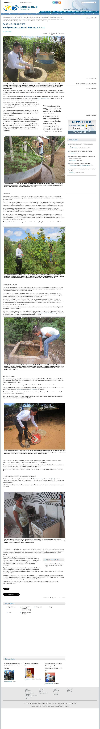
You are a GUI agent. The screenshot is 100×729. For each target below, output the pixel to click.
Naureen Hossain (8, 681)
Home (4, 14)
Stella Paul (71, 172)
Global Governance (62, 14)
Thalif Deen (72, 153)
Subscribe (41, 691)
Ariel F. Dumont (28, 679)
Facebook (69, 691)
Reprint (45, 33)
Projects (13, 20)
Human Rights (50, 14)
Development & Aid (14, 14)
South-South (74, 14)
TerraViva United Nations (32, 20)
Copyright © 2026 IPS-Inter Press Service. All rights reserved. (45, 706)
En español (61, 33)
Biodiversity (13, 17)
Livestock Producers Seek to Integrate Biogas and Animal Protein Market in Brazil (54, 565)
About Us (55, 693)
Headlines (33, 19)
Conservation (26, 17)
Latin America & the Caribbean (64, 11)
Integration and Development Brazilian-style (46, 19)
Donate (55, 691)
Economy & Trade (28, 14)
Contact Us (55, 689)
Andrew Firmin (72, 160)
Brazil (9, 612)
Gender (93, 14)
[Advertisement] (34, 636)
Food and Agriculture (13, 19)
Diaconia (27, 96)
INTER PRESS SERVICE (28, 7)
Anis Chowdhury (73, 147)
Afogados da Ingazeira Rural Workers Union (27, 389)
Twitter (68, 690)
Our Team (55, 694)
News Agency (25, 9)
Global (95, 11)
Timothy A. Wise (73, 165)
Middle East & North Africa (78, 11)
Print (54, 33)
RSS (40, 690)
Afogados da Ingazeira (43, 98)
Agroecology (11, 607)
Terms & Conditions (64, 706)
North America (89, 11)
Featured (5, 19)
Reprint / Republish (43, 693)
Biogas (51, 607)
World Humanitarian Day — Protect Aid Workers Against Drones (13, 666)
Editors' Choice (52, 17)
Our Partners (56, 690)
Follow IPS (69, 689)
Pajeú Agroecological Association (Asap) (44, 479)
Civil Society (84, 14)
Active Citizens (6, 17)
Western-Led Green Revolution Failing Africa (79, 163)
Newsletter (41, 689)
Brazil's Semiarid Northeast (26, 613)
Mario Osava (8, 31)
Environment (39, 14)
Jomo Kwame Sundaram (84, 165)
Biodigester (38, 607)
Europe (53, 11)
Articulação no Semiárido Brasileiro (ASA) (26, 608)
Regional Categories (20, 20)
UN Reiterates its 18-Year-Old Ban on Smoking (80, 151)
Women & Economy (43, 20)
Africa (42, 11)
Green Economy (26, 19)
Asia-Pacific (48, 11)
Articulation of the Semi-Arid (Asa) (47, 313)
